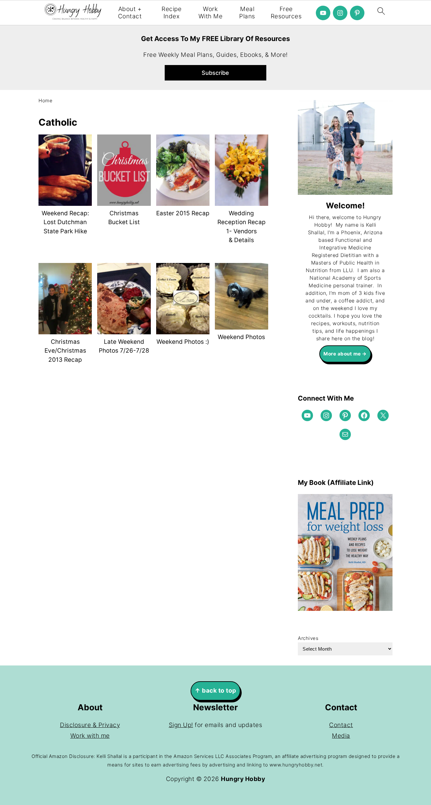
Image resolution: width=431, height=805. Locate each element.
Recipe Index (171, 13)
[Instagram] (340, 13)
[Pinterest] (357, 13)
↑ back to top (215, 690)
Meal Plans (247, 13)
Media (341, 735)
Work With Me (210, 13)
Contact (341, 725)
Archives (308, 638)
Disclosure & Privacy (90, 725)
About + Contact (130, 13)
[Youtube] (323, 13)
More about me (342, 354)
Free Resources (286, 13)
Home (45, 101)
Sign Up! (181, 725)
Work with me (90, 735)
